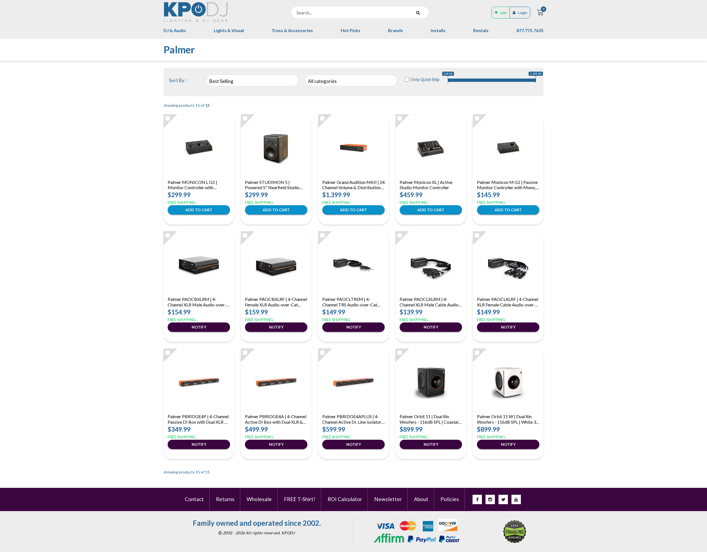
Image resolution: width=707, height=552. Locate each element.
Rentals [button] (481, 30)
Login (522, 12)
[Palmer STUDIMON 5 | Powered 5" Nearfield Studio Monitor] (276, 147)
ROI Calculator (345, 499)
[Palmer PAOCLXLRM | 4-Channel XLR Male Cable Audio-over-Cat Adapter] (431, 264)
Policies (449, 499)
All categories (322, 81)
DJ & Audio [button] (174, 30)
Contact (194, 499)
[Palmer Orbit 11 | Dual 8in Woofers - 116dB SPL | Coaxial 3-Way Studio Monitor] (431, 382)
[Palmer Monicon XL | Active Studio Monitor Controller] (431, 147)
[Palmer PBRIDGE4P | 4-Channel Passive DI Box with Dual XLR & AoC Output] (199, 382)
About (421, 499)
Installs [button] (438, 30)
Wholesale (259, 499)
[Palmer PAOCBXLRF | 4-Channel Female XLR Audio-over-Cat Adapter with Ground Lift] (276, 264)
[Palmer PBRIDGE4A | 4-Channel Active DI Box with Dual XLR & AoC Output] (276, 382)
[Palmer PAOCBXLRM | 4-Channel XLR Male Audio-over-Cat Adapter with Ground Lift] (199, 264)
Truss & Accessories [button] (292, 30)
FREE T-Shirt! (299, 499)
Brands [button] (395, 30)
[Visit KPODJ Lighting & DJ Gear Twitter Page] (503, 499)
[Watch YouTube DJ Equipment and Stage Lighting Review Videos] (516, 499)
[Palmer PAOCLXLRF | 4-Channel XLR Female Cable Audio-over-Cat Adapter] (508, 264)
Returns (225, 499)
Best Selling (221, 81)
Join (503, 12)
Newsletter (388, 499)
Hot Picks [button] (350, 30)
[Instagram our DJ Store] (490, 499)
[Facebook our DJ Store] (477, 499)
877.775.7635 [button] (530, 30)
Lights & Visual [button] (229, 30)
